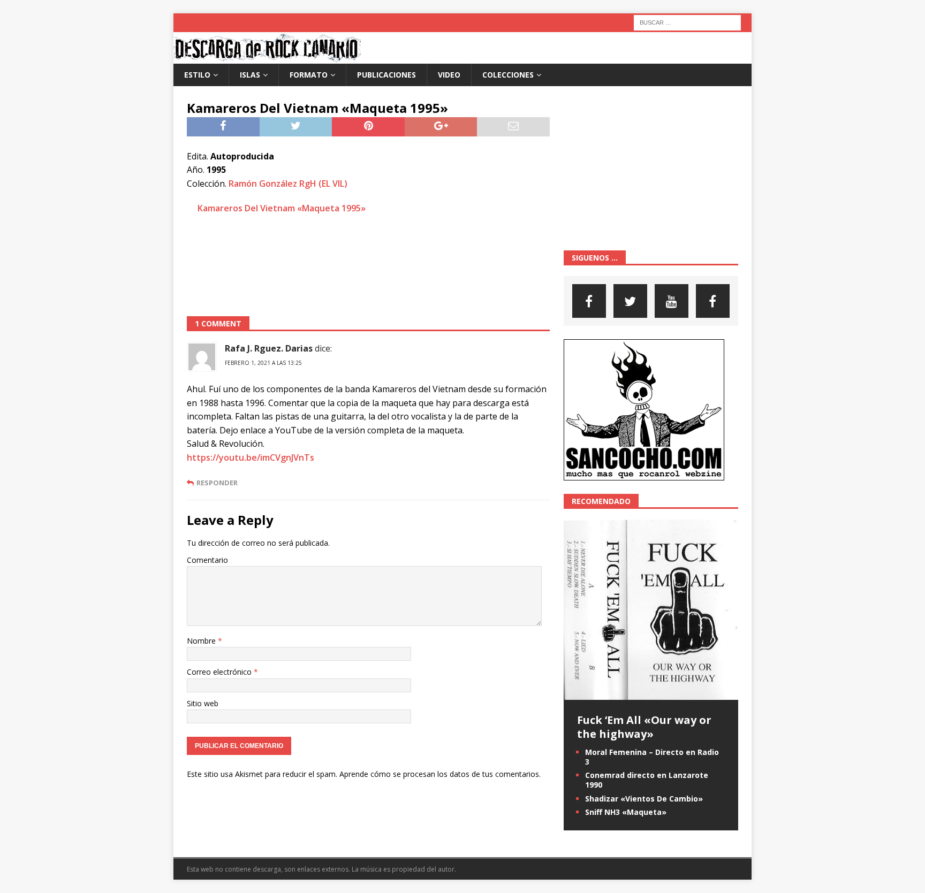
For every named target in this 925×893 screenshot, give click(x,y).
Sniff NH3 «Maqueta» (625, 812)
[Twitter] (630, 301)
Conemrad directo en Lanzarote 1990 (646, 780)
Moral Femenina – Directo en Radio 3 (652, 757)
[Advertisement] (368, 264)
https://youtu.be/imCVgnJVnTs (250, 457)
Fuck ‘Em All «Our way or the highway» (644, 727)
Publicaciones (386, 75)
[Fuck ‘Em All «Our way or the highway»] (651, 693)
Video (449, 75)
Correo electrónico (220, 672)
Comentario (207, 560)
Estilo (197, 75)
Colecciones (508, 75)
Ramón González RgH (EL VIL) (288, 183)
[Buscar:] (687, 22)
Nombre (202, 641)
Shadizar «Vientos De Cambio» (644, 798)
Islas (250, 75)
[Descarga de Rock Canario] (267, 57)
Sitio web (202, 703)
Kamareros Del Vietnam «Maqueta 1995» (282, 208)
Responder (217, 482)
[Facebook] (589, 301)
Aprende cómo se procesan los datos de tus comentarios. (440, 774)
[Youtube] (671, 301)
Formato (309, 75)
